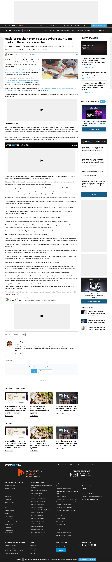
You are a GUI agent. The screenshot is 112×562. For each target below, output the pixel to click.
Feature (23, 334)
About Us (33, 545)
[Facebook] (82, 545)
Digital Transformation (63, 30)
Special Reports (92, 101)
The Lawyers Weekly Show (89, 494)
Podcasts (94, 30)
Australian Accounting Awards (39, 490)
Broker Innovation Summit (38, 535)
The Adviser (8, 527)
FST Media (7, 505)
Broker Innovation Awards (38, 532)
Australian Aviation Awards (38, 496)
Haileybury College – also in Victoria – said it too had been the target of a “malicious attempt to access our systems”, (22, 80)
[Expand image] (43, 78)
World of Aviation (10, 533)
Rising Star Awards (61, 524)
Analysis (16, 334)
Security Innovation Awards (63, 527)
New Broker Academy (62, 513)
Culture (87, 30)
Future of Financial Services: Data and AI (67, 499)
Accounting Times (10, 488)
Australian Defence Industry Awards (40, 510)
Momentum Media (10, 548)
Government (79, 30)
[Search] (106, 30)
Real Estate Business (10, 519)
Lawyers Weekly (9, 510)
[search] (106, 465)
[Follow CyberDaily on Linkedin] (68, 26)
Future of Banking (61, 496)
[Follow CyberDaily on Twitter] (71, 26)
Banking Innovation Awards (38, 524)
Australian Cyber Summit (37, 507)
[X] (89, 545)
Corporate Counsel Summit (63, 488)
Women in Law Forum (88, 485)
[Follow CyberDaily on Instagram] (75, 26)
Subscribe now (94, 301)
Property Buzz (9, 516)
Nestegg (7, 513)
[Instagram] (92, 545)
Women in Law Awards (88, 483)
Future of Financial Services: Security (66, 502)
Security (52, 30)
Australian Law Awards (37, 512)
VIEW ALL (74, 145)
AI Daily (7, 491)
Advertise (33, 548)
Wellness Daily (9, 530)
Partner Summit (60, 518)
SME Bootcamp (60, 529)
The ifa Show (85, 491)
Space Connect (9, 524)
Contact (32, 551)
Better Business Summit (37, 529)
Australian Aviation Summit (38, 498)
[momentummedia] (30, 473)
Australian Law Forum (37, 515)
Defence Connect (9, 502)
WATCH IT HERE (89, 67)
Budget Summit (60, 483)
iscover (101, 30)
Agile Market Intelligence (11, 553)
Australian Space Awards (37, 518)
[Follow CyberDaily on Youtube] (78, 26)
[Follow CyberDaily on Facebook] (64, 26)
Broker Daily (8, 496)
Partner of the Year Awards (63, 516)
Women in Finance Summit (63, 535)
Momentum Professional (88, 502)
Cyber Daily (8, 499)
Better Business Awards (37, 526)
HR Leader (7, 507)
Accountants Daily (10, 485)
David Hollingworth (12, 54)
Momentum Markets (10, 545)
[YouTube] (95, 545)
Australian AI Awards (36, 493)
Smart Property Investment (12, 521)
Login (87, 25)
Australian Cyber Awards (37, 504)
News (46, 30)
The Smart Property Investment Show (92, 496)
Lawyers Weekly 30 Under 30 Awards (66, 510)
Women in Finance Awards (63, 532)
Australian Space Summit (37, 521)
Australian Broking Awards (38, 501)
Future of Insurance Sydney (63, 504)
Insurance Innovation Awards (64, 507)
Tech (72, 30)
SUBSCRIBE (61, 550)
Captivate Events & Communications (15, 551)
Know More (18, 353)
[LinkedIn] (86, 545)
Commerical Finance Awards (64, 485)
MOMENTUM (17, 25)
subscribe (50, 25)
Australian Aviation (10, 494)
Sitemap (32, 553)
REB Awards (59, 521)
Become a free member (99, 25)
